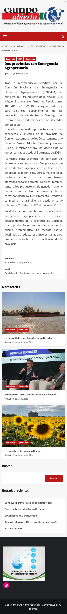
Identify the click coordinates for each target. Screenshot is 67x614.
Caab (9, 74)
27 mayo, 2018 (22, 74)
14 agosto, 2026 (21, 455)
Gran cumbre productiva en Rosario (24, 509)
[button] (5, 36)
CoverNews (48, 604)
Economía (10, 59)
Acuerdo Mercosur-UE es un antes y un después (31, 394)
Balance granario (14, 528)
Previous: (18, 261)
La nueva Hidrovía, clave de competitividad (29, 338)
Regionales (30, 59)
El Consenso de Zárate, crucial (21, 515)
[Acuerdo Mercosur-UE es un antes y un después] (33, 369)
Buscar (7, 466)
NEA (20, 59)
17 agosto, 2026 (21, 342)
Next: (29, 271)
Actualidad (10, 329)
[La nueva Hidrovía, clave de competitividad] (33, 313)
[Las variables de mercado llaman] (33, 426)
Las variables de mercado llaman (23, 451)
